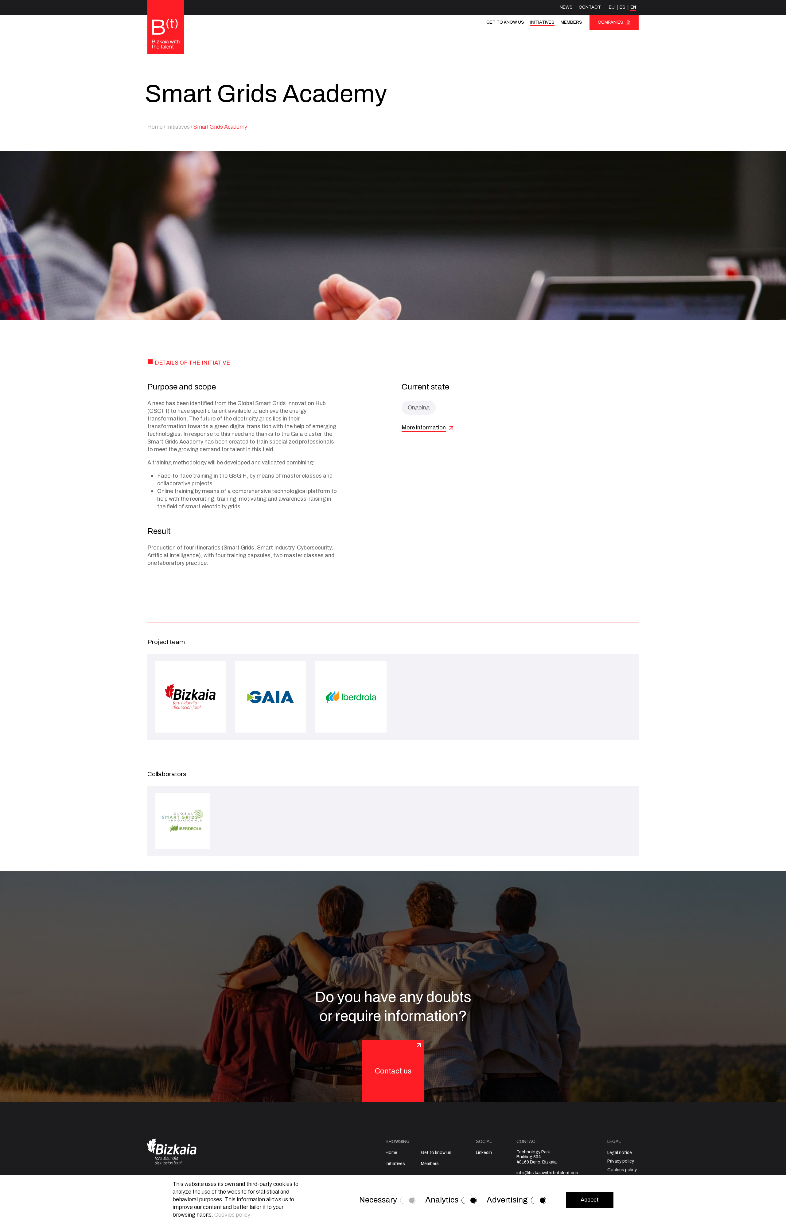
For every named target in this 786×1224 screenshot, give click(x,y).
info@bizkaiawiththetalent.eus (547, 1173)
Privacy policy (620, 1161)
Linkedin (484, 1152)
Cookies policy (622, 1169)
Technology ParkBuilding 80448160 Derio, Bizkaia (536, 1157)
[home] (165, 34)
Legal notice (619, 1152)
